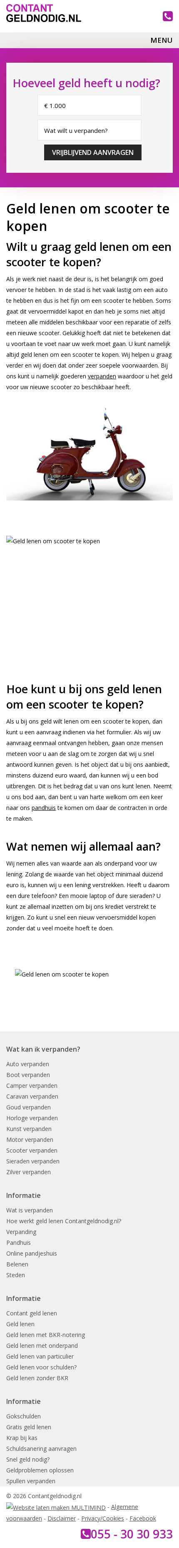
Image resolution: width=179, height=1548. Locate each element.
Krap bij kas (21, 1438)
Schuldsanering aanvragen (41, 1448)
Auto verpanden (27, 1064)
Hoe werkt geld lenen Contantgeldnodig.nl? (63, 1221)
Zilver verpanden (28, 1172)
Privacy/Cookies (102, 1518)
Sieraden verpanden (33, 1161)
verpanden (102, 376)
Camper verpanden (31, 1085)
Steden (15, 1275)
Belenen (17, 1264)
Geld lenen (20, 1324)
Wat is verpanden (29, 1210)
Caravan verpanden (32, 1096)
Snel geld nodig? (28, 1459)
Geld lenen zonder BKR (37, 1378)
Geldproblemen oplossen (40, 1470)
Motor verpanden (29, 1139)
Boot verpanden (28, 1075)
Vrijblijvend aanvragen (93, 152)
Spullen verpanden (30, 1481)
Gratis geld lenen (28, 1427)
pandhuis (44, 808)
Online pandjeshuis (31, 1253)
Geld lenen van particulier (40, 1356)
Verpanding (21, 1232)
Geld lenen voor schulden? (41, 1367)
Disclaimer (61, 1518)
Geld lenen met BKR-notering (45, 1335)
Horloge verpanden (32, 1118)
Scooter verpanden (31, 1150)
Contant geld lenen (31, 1313)
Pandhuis (18, 1242)
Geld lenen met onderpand (42, 1345)
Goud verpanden (28, 1107)
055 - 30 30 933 (132, 1534)
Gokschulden (23, 1416)
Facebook (142, 1518)
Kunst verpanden (29, 1129)
